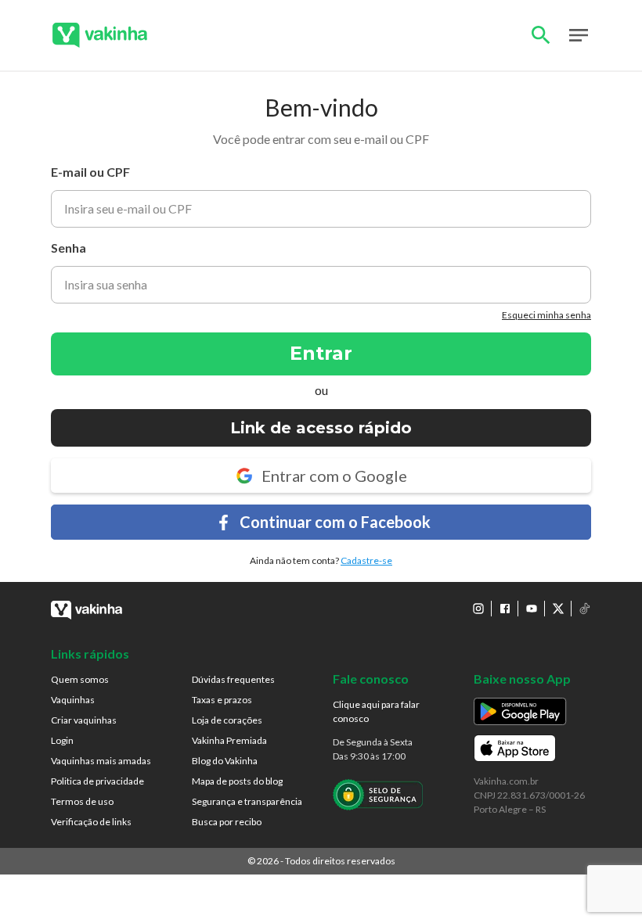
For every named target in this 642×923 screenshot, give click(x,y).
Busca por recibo (226, 822)
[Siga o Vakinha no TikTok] (585, 608)
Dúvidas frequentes (233, 679)
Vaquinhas (73, 700)
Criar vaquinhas (84, 720)
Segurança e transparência (247, 801)
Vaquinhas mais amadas (101, 761)
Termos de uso (82, 801)
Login (62, 740)
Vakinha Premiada (229, 740)
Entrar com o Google (334, 475)
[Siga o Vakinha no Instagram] (478, 608)
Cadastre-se (366, 560)
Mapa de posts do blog (237, 781)
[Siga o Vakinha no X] (558, 608)
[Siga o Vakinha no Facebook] (505, 608)
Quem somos (80, 679)
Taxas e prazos (222, 700)
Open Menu (578, 35)
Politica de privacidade (97, 781)
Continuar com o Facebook (335, 521)
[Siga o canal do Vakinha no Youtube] (531, 608)
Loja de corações (227, 720)
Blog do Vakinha (225, 761)
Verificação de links (91, 822)
